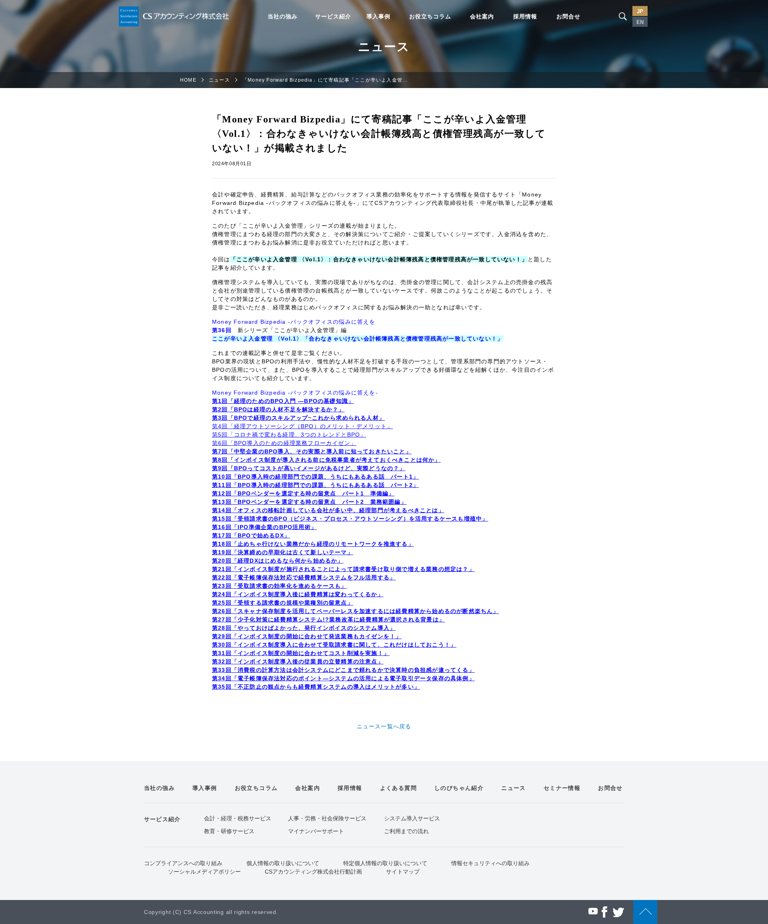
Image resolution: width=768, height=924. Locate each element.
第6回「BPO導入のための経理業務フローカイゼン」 (284, 443)
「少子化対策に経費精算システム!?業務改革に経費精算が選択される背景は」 (338, 619)
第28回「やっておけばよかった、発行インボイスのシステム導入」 (304, 628)
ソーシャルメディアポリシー (204, 871)
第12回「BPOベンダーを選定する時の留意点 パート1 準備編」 (303, 493)
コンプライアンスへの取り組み (183, 863)
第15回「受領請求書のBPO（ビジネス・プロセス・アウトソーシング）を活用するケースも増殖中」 (350, 518)
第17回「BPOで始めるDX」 (251, 535)
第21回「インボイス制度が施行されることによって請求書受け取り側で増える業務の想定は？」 (343, 569)
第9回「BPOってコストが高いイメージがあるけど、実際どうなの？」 (309, 468)
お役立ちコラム (430, 16)
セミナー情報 (562, 788)
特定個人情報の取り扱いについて (385, 863)
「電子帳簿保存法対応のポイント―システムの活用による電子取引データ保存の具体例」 (353, 678)
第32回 (222, 661)
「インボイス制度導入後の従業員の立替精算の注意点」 (308, 661)
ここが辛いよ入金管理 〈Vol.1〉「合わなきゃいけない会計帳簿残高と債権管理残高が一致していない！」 (357, 338)
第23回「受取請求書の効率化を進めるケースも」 (279, 586)
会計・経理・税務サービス (237, 818)
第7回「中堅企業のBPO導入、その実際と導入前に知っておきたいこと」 (312, 451)
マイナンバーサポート (316, 831)
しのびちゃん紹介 (459, 788)
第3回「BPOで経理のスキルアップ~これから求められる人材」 (298, 418)
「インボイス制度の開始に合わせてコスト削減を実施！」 (311, 653)
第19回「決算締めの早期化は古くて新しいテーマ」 (282, 552)
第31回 (222, 653)
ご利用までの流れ (406, 831)
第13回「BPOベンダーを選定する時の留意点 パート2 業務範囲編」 (309, 502)
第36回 (225, 330)
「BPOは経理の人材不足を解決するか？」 (286, 409)
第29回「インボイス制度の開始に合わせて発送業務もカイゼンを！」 (307, 636)
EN (640, 22)
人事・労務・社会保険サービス (327, 818)
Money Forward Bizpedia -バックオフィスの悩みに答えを (294, 322)
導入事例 (378, 16)
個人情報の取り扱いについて (282, 863)
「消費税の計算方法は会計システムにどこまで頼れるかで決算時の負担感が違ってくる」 (353, 670)
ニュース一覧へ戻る (384, 726)
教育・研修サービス (229, 831)
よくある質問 (398, 788)
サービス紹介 (333, 16)
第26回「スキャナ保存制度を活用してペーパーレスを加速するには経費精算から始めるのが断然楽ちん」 (355, 611)
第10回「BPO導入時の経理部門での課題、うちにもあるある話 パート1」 (315, 476)
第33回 (222, 670)
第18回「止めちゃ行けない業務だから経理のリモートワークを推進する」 (313, 544)
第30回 (222, 644)
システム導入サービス (412, 818)
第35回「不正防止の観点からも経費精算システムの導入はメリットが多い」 (316, 686)
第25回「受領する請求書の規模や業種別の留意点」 (282, 602)
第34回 (222, 678)
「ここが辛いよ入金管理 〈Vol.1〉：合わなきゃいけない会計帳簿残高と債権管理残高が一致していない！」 (379, 259)
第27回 (222, 619)
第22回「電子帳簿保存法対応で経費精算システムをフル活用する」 (304, 577)
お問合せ (568, 16)
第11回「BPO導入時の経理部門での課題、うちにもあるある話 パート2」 (315, 485)
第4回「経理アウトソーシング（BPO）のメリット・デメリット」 (302, 426)
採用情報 (525, 16)
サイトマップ (403, 871)
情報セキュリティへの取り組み (490, 863)
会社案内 (482, 16)
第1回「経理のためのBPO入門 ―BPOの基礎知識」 (283, 401)
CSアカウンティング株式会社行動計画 (313, 871)
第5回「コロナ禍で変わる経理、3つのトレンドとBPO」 (289, 434)
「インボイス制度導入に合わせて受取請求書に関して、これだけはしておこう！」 (344, 644)
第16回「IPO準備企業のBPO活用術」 (264, 527)
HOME (188, 80)
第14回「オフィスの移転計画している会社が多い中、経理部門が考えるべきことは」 (328, 510)
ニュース (219, 80)
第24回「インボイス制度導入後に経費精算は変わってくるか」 (298, 594)
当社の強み (283, 16)
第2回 (220, 409)
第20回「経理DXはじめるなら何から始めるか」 (278, 560)
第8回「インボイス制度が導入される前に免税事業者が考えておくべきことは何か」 (326, 460)
